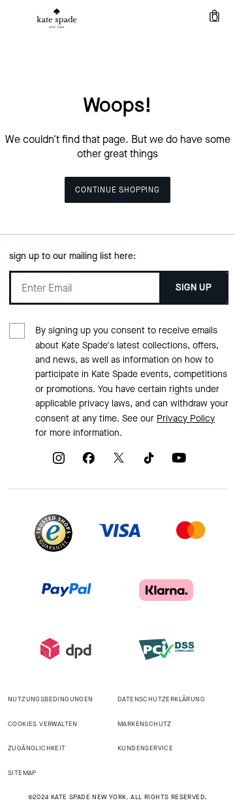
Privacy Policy (186, 418)
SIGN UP (194, 287)
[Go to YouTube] (179, 462)
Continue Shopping (117, 190)
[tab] (56, 18)
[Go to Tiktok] (149, 462)
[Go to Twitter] (119, 462)
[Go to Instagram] (59, 462)
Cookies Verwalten (43, 724)
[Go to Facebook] (89, 462)
